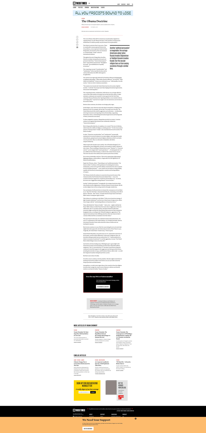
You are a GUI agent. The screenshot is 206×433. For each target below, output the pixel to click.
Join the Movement (88, 429)
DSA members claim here (103, 287)
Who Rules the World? (109, 305)
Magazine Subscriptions (116, 416)
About (118, 4)
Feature (83, 18)
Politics (80, 7)
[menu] (89, 3)
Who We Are (91, 416)
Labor (74, 7)
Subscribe (123, 4)
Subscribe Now (121, 397)
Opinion (87, 7)
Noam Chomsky (85, 27)
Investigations (95, 7)
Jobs (123, 416)
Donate (128, 4)
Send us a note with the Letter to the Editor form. (106, 317)
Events (103, 7)
